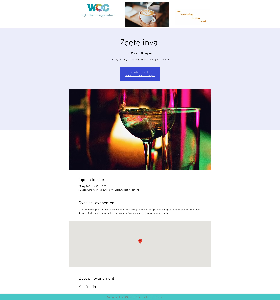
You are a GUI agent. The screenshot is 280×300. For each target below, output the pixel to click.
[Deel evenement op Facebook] (80, 286)
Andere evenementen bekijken (140, 75)
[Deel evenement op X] (87, 286)
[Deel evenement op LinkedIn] (94, 286)
